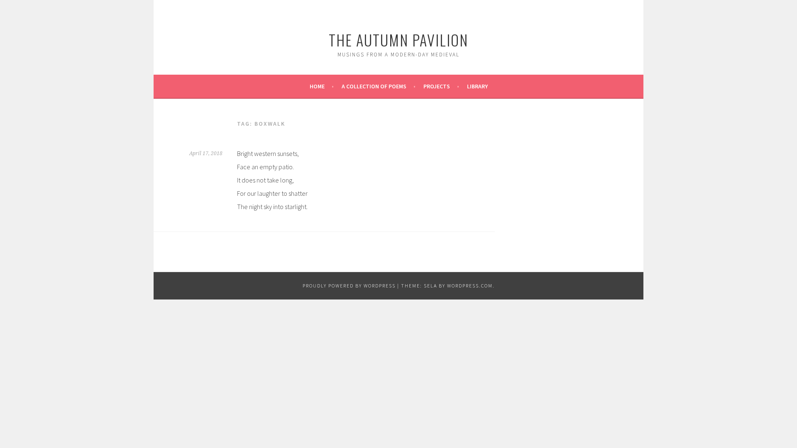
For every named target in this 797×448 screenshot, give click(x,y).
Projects (436, 86)
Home (317, 86)
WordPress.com (470, 285)
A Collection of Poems (374, 86)
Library (477, 86)
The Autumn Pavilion (398, 40)
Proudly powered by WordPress (349, 285)
